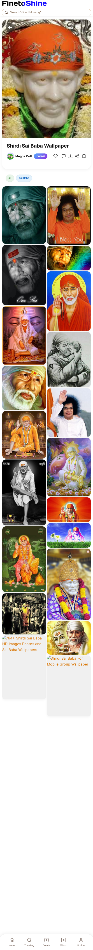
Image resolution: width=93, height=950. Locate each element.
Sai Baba (24, 178)
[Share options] (41, 191)
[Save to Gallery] (41, 199)
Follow (41, 156)
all (10, 178)
